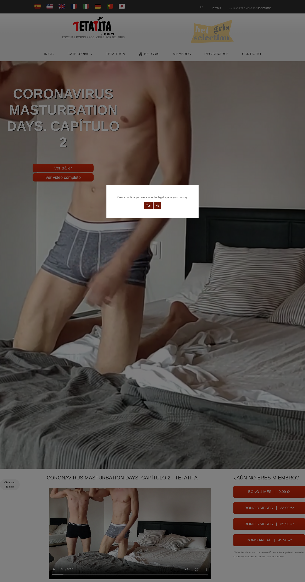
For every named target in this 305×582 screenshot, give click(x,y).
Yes (148, 205)
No (157, 205)
